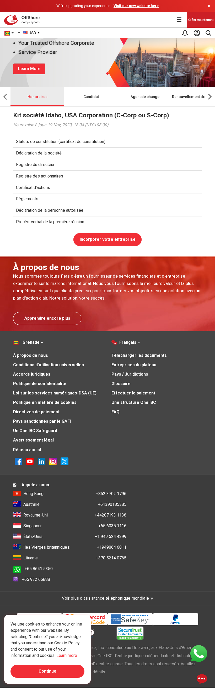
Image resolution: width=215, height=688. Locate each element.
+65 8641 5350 (39, 568)
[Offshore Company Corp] (23, 20)
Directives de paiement (36, 411)
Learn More (29, 68)
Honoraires (37, 97)
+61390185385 (74, 504)
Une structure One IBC (133, 402)
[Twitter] (64, 460)
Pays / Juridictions (129, 374)
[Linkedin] (41, 460)
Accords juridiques (31, 374)
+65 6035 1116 (74, 525)
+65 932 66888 (36, 579)
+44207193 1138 (74, 515)
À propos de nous (30, 355)
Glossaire (121, 383)
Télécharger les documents (139, 355)
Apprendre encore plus (47, 318)
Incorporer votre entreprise (108, 239)
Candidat (91, 97)
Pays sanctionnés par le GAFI (42, 421)
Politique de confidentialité (39, 383)
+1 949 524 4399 (74, 536)
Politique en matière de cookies (45, 402)
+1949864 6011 (74, 547)
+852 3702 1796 (74, 493)
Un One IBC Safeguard (35, 430)
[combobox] (32, 33)
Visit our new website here (136, 6)
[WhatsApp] (198, 653)
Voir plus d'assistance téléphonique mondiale (106, 598)
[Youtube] (30, 460)
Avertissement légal (33, 440)
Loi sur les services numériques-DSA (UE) (54, 393)
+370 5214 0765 (74, 557)
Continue (47, 671)
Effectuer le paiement (133, 393)
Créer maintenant (201, 20)
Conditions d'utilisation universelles (48, 364)
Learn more (66, 655)
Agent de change (145, 97)
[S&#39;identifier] (196, 33)
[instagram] (53, 460)
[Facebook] (18, 460)
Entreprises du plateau (133, 364)
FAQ (115, 411)
